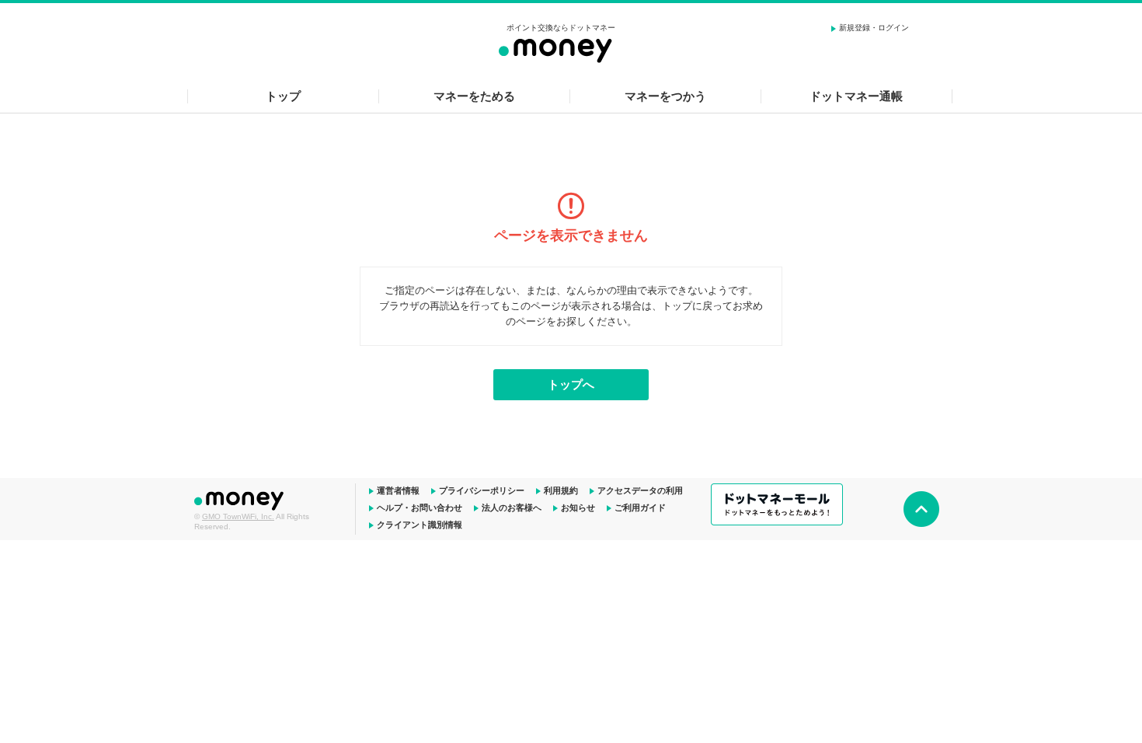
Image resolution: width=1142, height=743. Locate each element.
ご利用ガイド (640, 507)
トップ (283, 96)
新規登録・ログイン (874, 27)
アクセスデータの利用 (640, 490)
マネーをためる (474, 96)
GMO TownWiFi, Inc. (238, 516)
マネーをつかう (665, 96)
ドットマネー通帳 (856, 96)
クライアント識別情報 (419, 524)
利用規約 (561, 490)
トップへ (571, 384)
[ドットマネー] (561, 48)
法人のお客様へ (511, 507)
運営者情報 (398, 490)
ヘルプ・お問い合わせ (419, 507)
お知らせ (578, 507)
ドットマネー (240, 499)
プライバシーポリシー (481, 490)
